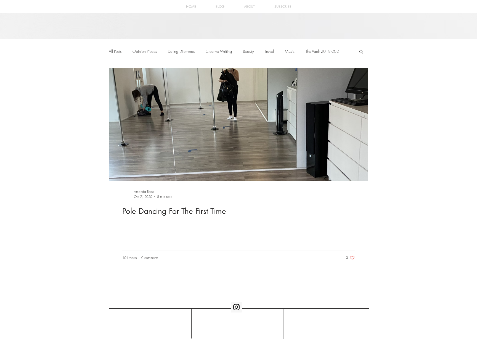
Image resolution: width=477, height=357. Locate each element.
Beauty (248, 51)
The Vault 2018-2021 (323, 51)
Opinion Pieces (144, 51)
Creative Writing (219, 51)
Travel (269, 51)
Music (290, 51)
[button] (361, 52)
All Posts (115, 51)
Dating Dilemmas (181, 51)
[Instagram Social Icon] (236, 307)
